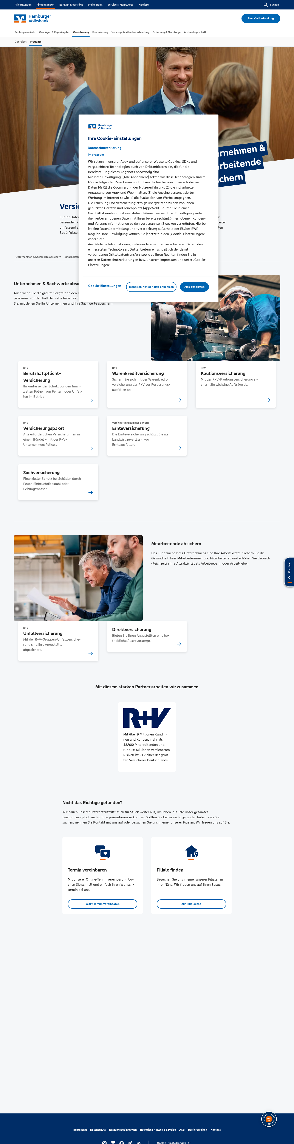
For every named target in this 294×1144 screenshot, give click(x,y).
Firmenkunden (45, 4)
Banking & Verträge (71, 4)
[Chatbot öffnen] (269, 1119)
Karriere (144, 4)
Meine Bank (95, 4)
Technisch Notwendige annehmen (151, 286)
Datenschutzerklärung (104, 148)
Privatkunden (23, 4)
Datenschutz (98, 1130)
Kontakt (216, 1130)
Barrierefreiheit (197, 1130)
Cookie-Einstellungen (104, 285)
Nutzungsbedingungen (123, 1130)
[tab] (25, 32)
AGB (182, 1130)
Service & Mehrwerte (120, 4)
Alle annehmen (194, 286)
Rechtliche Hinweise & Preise (158, 1130)
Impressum (80, 1130)
